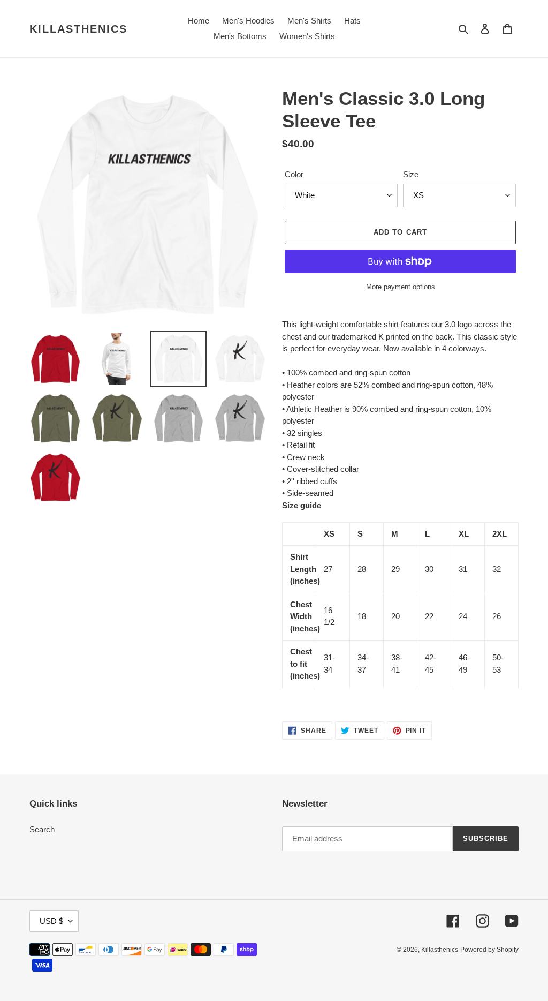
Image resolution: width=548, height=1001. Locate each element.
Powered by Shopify (489, 949)
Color (294, 174)
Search (42, 829)
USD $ (51, 920)
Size (410, 174)
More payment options (400, 287)
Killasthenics (78, 29)
